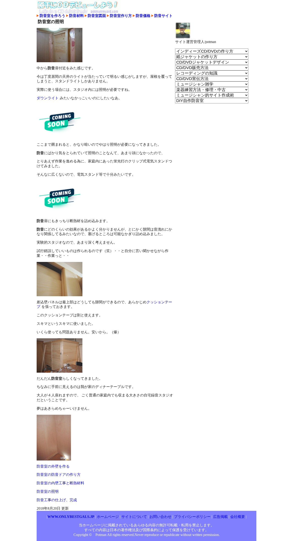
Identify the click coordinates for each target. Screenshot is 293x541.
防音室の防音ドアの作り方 (59, 474)
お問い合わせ (160, 517)
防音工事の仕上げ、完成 (57, 500)
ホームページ (108, 517)
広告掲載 (220, 517)
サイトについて (134, 517)
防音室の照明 (48, 491)
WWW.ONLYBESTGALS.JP (70, 517)
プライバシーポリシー (192, 517)
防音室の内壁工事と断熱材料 (60, 483)
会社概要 (237, 517)
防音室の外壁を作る (53, 466)
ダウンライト (48, 98)
